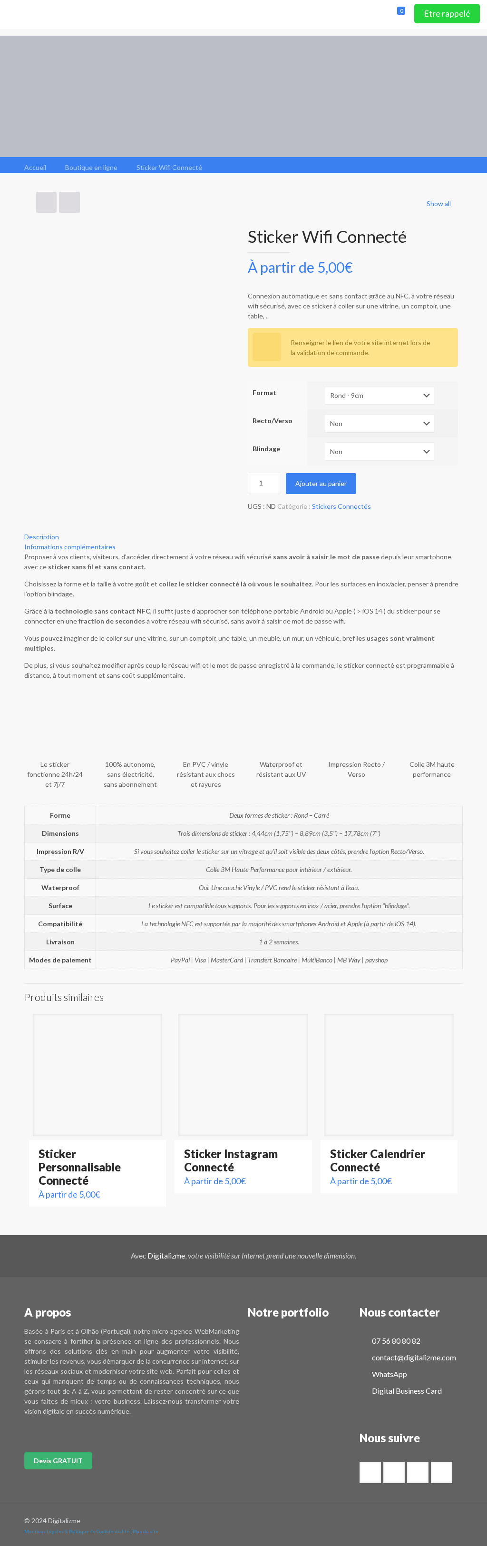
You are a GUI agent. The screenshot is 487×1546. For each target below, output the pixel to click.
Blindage (266, 449)
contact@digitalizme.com (413, 1357)
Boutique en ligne (91, 167)
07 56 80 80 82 (395, 1340)
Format (264, 392)
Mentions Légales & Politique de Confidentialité (76, 1531)
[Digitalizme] (71, 14)
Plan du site (145, 1531)
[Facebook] (410, 1520)
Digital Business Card (406, 1390)
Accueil (35, 167)
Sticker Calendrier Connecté (377, 1160)
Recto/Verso (272, 420)
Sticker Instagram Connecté (231, 1160)
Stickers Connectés (341, 506)
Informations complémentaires (70, 547)
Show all (439, 203)
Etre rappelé (447, 13)
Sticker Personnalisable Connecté (80, 1167)
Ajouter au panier (321, 483)
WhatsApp (388, 1373)
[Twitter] (423, 1520)
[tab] (243, 537)
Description (41, 537)
